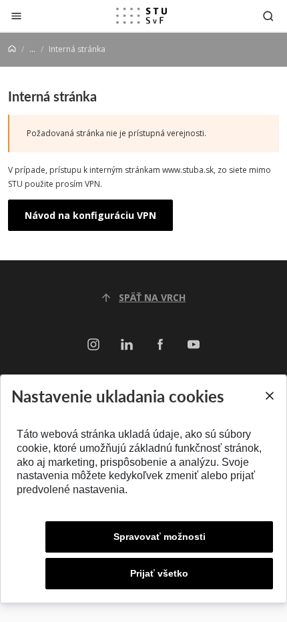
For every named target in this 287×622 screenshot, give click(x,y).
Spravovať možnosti (159, 536)
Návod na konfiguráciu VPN (90, 215)
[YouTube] (193, 344)
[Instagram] (93, 344)
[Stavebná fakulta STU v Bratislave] (141, 16)
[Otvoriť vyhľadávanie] (268, 15)
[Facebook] (160, 344)
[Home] (12, 49)
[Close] (269, 395)
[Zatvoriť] (16, 15)
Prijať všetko (159, 573)
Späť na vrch (152, 297)
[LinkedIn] (126, 344)
